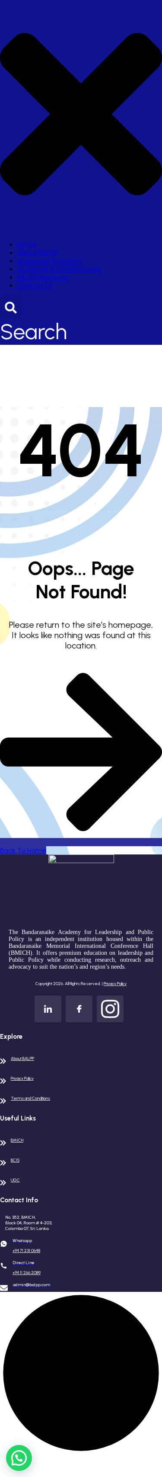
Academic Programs (49, 261)
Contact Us (35, 286)
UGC (15, 1180)
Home (26, 245)
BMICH (17, 1140)
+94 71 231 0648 (26, 1250)
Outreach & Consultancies (59, 269)
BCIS (15, 1160)
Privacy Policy (115, 983)
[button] (19, 1458)
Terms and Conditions (30, 1098)
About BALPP (37, 253)
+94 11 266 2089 (27, 1272)
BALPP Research (43, 277)
